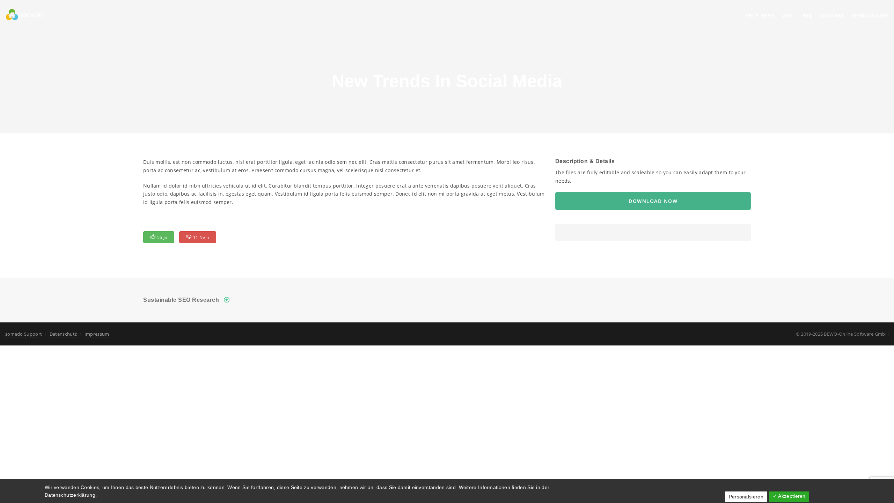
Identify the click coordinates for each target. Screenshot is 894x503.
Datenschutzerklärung (70, 495)
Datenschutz (63, 334)
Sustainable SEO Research (181, 300)
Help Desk (759, 16)
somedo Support (23, 334)
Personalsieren (746, 497)
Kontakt (832, 16)
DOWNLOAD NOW (653, 201)
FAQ (808, 16)
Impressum (97, 334)
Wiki (788, 16)
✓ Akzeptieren (789, 496)
